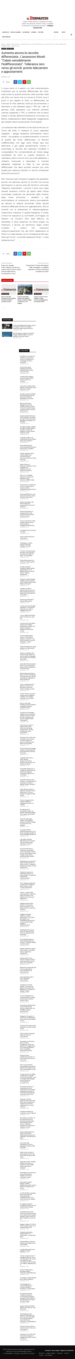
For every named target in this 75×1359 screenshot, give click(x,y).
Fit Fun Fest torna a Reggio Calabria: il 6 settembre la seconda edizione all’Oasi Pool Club (28, 751)
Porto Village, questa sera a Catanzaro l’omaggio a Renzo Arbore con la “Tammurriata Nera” (27, 885)
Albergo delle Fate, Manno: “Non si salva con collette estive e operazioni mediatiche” (28, 951)
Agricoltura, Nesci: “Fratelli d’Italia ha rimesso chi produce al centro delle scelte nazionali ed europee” (27, 1164)
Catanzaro (60, 1353)
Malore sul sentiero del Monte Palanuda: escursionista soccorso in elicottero (27, 504)
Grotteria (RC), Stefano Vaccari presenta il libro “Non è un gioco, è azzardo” (27, 379)
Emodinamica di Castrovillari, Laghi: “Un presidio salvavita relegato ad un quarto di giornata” (28, 812)
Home (3, 44)
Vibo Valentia (15, 44)
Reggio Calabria (50, 1353)
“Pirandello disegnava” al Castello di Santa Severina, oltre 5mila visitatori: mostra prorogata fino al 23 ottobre (28, 772)
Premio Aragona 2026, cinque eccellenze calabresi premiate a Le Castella (27, 802)
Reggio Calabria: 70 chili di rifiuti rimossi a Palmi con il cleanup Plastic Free (28, 1226)
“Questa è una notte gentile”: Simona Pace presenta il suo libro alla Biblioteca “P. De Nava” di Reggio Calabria (27, 988)
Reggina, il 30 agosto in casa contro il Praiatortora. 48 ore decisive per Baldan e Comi (28, 1018)
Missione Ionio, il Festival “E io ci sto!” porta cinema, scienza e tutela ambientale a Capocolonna (28, 487)
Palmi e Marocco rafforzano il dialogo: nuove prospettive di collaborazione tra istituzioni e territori (28, 467)
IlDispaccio (42, 1353)
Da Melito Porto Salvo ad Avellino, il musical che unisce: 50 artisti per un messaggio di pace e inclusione (27, 359)
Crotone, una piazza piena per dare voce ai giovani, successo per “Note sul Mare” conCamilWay (27, 553)
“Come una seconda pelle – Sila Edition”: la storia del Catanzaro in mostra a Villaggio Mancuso (28, 608)
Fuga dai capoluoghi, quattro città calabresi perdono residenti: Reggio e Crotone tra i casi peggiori (25, 300)
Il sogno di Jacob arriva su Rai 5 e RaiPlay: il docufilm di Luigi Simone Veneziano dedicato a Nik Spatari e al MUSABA (28, 419)
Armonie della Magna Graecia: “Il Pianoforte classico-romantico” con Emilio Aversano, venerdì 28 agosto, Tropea (27, 638)
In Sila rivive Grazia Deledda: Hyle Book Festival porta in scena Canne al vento (26, 369)
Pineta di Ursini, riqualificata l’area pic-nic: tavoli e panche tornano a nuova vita (27, 1058)
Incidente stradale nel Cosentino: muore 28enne (28, 1112)
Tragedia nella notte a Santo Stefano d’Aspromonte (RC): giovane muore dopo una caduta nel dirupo (27, 761)
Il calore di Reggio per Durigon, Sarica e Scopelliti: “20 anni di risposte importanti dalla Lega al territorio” (24, 327)
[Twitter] (20, 82)
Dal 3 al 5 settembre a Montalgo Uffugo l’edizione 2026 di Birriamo (28, 1271)
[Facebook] (15, 82)
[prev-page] (2, 308)
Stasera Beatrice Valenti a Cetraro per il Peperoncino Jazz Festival (28, 1243)
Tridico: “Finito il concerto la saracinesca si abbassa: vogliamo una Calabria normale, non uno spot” (27, 696)
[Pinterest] (24, 82)
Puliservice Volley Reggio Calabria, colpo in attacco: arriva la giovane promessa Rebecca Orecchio (28, 581)
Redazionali (7, 320)
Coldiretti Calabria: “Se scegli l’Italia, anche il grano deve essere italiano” (28, 439)
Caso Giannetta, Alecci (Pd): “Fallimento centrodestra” (26, 978)
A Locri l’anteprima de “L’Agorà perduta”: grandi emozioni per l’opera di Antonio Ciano (27, 998)
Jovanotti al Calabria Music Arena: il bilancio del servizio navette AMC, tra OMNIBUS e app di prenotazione (28, 1008)
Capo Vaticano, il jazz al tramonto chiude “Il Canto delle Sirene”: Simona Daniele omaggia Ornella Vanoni (27, 792)
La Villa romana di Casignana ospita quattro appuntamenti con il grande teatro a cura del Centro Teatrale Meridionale (27, 570)
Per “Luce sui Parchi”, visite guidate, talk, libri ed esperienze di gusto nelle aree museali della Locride (28, 1067)
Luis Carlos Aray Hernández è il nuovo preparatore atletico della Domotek (27, 1145)
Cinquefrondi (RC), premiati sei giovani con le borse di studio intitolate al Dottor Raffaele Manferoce (28, 832)
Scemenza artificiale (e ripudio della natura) (27, 600)
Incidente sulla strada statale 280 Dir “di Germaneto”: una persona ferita (28, 1234)
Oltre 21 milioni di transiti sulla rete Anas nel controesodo (27, 1035)
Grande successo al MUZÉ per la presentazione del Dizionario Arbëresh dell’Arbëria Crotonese (27, 396)
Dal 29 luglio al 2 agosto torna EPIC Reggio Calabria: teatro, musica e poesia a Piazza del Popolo (23, 335)
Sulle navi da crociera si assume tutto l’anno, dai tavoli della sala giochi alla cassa (27, 1155)
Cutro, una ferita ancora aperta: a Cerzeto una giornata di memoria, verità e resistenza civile (27, 687)
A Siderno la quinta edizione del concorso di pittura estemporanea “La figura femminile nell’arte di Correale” (27, 591)
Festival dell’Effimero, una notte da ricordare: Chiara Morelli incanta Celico (27, 495)
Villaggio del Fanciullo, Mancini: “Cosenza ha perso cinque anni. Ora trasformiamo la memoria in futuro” (27, 906)
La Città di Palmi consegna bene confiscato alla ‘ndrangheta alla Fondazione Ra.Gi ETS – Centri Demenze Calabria (28, 1196)
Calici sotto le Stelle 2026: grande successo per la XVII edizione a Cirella (28, 387)
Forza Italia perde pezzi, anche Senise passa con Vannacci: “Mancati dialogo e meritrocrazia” (28, 942)
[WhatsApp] (29, 82)
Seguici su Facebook (67, 1350)
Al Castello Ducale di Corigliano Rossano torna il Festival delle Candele (28, 1205)
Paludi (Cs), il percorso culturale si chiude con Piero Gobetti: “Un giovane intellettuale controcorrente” (28, 875)
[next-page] (5, 308)
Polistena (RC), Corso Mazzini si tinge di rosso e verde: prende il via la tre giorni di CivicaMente (27, 960)
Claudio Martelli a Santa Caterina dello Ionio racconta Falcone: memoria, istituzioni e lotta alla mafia (28, 456)
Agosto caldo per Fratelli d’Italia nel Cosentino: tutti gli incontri (28, 1307)
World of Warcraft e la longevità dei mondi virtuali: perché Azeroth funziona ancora (27, 514)
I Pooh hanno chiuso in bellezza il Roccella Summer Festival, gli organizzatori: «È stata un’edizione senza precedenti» (26, 728)
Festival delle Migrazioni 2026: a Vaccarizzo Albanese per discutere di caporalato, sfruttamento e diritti (28, 1135)
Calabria (8, 44)
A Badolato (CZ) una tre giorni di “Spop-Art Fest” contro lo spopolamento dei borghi (27, 932)
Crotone (41, 1355)
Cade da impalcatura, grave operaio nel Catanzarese (28, 647)
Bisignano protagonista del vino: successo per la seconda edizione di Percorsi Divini (28, 970)
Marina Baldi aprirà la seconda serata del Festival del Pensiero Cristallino (28, 447)
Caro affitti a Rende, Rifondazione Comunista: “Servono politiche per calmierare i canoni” (27, 842)
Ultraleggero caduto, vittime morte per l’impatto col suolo (26, 544)
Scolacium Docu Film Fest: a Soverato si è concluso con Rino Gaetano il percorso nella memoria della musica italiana (28, 740)
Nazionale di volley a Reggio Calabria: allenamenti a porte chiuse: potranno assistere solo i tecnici (28, 1185)
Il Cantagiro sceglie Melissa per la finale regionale (28, 1278)
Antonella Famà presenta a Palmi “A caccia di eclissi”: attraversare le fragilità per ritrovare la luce (28, 666)
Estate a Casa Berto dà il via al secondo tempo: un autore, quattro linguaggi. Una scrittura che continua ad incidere (28, 656)
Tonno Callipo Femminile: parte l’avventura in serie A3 (27, 617)
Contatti (48, 1350)
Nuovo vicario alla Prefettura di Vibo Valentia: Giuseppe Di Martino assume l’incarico (28, 705)
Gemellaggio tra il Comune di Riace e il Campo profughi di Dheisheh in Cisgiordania (27, 1286)
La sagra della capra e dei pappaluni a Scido (27, 1250)
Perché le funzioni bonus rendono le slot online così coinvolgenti (28, 1328)
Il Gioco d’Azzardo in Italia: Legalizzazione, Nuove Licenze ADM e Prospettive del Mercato (27, 523)
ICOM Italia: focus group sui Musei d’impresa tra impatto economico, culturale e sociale (28, 1175)
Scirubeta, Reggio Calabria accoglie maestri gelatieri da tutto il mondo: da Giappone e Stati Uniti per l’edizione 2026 (28, 430)
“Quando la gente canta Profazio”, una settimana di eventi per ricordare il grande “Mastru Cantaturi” (28, 782)
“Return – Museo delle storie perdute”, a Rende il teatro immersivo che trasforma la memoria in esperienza (28, 895)
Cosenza (66, 1353)
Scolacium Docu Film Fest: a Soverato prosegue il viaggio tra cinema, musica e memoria (28, 1336)
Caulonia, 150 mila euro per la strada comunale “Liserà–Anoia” (28, 1027)
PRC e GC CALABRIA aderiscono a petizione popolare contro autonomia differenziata (27, 478)
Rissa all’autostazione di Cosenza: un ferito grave (27, 561)
